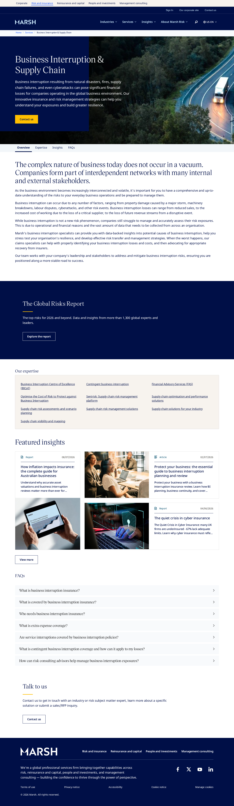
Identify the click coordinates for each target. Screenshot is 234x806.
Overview (23, 147)
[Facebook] (178, 769)
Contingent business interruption (107, 384)
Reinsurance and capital (70, 3)
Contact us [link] (210, 10)
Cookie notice (158, 787)
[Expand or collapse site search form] (196, 22)
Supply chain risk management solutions (112, 409)
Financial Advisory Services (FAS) (172, 384)
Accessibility (115, 787)
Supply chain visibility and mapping (43, 421)
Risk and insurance (42, 3)
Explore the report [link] (39, 336)
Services (127, 22)
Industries (107, 22)
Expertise (41, 147)
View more (26, 560)
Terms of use (28, 787)
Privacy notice (72, 787)
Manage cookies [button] (204, 787)
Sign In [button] (169, 10)
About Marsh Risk (172, 22)
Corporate (21, 3)
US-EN (210, 22)
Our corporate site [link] (189, 10)
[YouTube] (200, 769)
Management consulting (133, 3)
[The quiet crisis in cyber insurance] (117, 526)
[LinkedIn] (211, 769)
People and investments (102, 3)
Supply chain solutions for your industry (177, 409)
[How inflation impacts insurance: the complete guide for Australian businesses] (47, 524)
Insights (147, 22)
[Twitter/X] (189, 769)
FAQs (71, 147)
